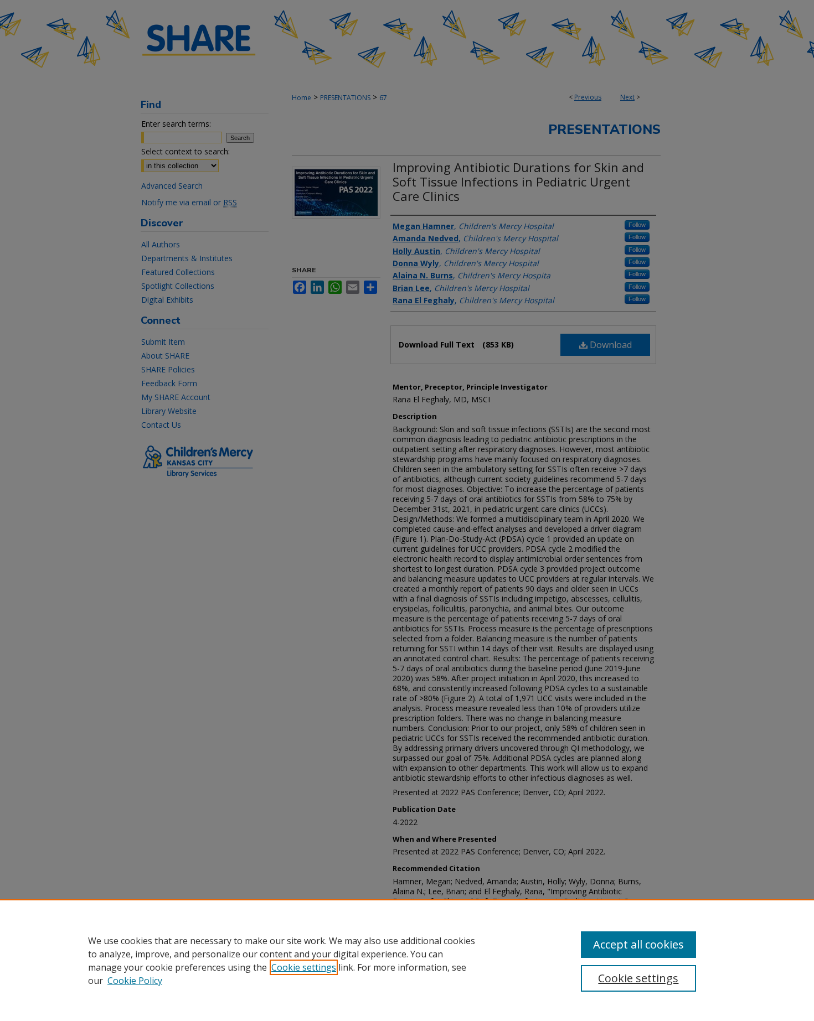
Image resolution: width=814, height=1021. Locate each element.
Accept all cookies (638, 944)
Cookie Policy (134, 981)
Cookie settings (303, 967)
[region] (407, 960)
